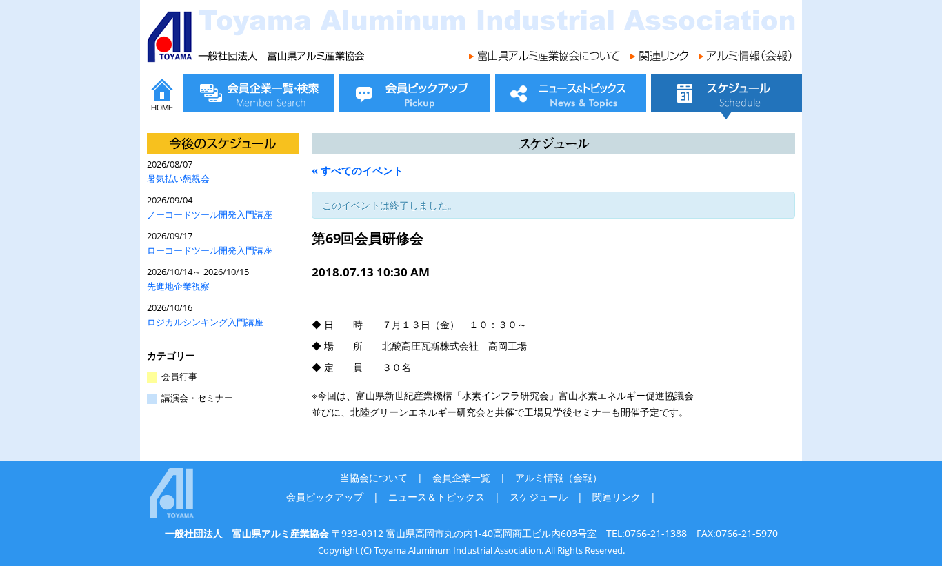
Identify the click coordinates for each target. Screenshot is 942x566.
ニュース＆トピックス (436, 496)
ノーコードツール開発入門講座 (209, 215)
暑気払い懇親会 (178, 179)
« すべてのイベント (357, 170)
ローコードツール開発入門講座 (209, 250)
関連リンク (616, 496)
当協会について (374, 477)
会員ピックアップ (324, 496)
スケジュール (539, 496)
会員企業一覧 (461, 477)
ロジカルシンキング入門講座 (205, 322)
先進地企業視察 (178, 286)
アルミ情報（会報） (558, 477)
